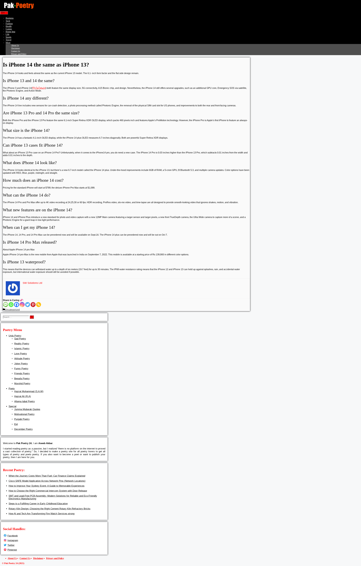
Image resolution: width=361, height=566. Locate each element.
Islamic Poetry (21, 348)
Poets (12, 388)
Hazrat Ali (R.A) (22, 396)
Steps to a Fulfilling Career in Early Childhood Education (38, 503)
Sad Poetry (20, 338)
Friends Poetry (22, 373)
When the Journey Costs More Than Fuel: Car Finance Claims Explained (47, 476)
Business (10, 18)
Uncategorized (12, 309)
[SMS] (5, 304)
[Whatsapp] (11, 304)
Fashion (9, 23)
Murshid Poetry (22, 383)
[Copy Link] (38, 304)
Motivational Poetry (24, 414)
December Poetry (23, 429)
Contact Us (15, 51)
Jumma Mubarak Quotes (27, 409)
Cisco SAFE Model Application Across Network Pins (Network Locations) (47, 481)
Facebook (12, 535)
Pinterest (12, 550)
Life (7, 34)
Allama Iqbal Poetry (24, 401)
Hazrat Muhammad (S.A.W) (28, 391)
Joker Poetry (21, 363)
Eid (16, 424)
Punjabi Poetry (22, 419)
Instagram (12, 540)
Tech (8, 21)
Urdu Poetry (15, 335)
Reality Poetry (21, 343)
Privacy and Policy (18, 54)
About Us (15, 45)
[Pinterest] (33, 304)
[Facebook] (16, 304)
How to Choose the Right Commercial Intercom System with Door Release (48, 490)
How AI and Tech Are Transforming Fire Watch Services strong (41, 513)
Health (9, 26)
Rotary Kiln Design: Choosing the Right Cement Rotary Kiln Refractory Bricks (49, 508)
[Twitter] (27, 304)
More (8, 42)
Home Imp (10, 31)
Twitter (11, 545)
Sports (8, 37)
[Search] (32, 317)
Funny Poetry (21, 368)
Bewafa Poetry (22, 378)
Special (12, 406)
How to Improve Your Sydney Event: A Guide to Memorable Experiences (46, 486)
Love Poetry (20, 353)
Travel (8, 40)
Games (9, 29)
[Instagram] (22, 304)
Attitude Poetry (22, 358)
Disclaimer (15, 48)
